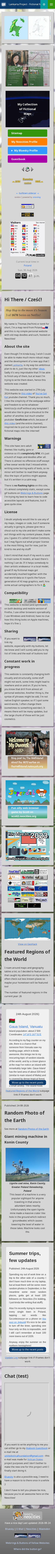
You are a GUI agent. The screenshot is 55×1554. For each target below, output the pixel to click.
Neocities (31, 1529)
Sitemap (16, 133)
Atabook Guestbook (37, 1448)
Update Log (11, 1357)
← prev (16, 181)
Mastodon (44, 1529)
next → (39, 181)
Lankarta (17, 365)
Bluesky (8, 1476)
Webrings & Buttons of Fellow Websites (27, 1543)
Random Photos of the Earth (33, 1128)
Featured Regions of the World (22, 1090)
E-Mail (20, 1529)
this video (26, 393)
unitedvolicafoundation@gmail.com (23, 1455)
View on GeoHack (27, 944)
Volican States (35, 1459)
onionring (36, 197)
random (27, 183)
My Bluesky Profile (26, 150)
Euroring (28, 179)
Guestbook (18, 159)
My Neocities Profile (24, 141)
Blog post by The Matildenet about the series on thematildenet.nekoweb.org (27, 762)
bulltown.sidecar (27, 193)
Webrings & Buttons (32, 493)
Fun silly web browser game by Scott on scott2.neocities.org (25, 812)
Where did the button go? (28, 1549)
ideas (42, 368)
